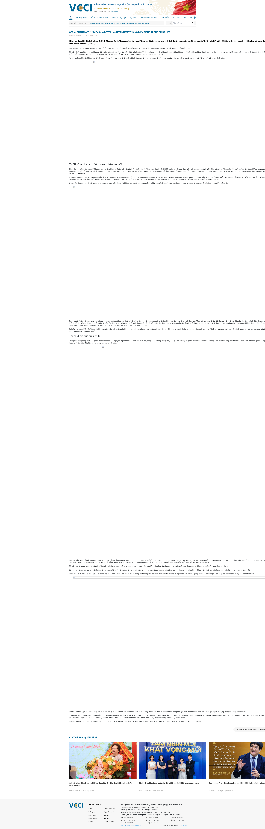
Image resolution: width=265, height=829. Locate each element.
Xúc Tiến (176, 18)
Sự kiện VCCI (91, 821)
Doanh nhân (83, 23)
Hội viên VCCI (108, 815)
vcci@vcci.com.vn (152, 823)
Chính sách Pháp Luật (149, 18)
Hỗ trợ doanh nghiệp (99, 18)
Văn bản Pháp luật (109, 821)
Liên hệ (168, 23)
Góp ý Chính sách (109, 812)
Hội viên (133, 18)
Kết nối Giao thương (109, 808)
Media (186, 18)
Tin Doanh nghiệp (93, 818)
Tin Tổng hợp (91, 812)
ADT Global (183, 825)
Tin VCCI (90, 808)
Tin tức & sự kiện (119, 18)
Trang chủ (72, 23)
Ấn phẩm (165, 18)
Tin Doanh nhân (92, 815)
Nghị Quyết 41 (108, 818)
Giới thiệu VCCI (81, 18)
